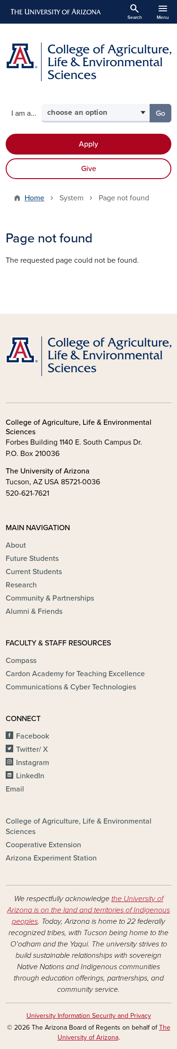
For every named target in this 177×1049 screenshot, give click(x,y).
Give (88, 168)
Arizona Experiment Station (51, 858)
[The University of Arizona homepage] (55, 12)
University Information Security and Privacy (88, 1016)
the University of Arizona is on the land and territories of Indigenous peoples (88, 910)
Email (15, 789)
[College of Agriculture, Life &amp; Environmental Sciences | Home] (88, 62)
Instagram (32, 762)
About (16, 545)
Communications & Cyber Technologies (71, 687)
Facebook (32, 736)
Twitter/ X (32, 749)
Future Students (32, 558)
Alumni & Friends (34, 611)
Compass (21, 660)
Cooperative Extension (43, 845)
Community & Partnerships (50, 598)
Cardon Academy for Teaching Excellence (75, 674)
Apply (88, 144)
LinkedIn (30, 776)
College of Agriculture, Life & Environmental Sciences (79, 826)
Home (34, 198)
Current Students (34, 571)
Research (21, 585)
